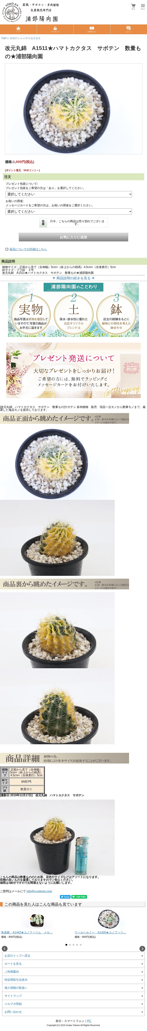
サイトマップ (13, 995)
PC (89, 1020)
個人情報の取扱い (15, 987)
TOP (3, 38)
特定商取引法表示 (15, 979)
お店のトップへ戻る (17, 955)
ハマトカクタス (32, 38)
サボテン (15, 38)
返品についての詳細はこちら (28, 249)
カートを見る (13, 963)
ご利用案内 (11, 971)
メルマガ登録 (13, 1003)
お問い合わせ (13, 1011)
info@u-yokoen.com (39, 891)
